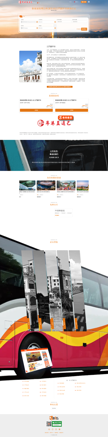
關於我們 (47, 432)
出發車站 (40, 19)
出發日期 (58, 19)
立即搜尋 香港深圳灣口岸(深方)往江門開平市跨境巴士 (59, 86)
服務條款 (56, 432)
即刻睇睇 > (57, 215)
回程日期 (74, 19)
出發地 (22, 19)
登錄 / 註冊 (84, 1)
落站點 (40, 25)
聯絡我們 (61, 432)
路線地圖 (79, 29)
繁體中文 (76, 1)
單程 (24, 16)
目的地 (22, 25)
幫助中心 (51, 432)
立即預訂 (36, 110)
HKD (70, 1)
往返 (21, 16)
